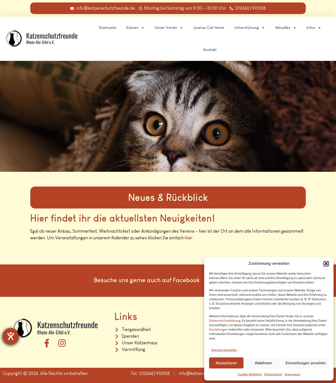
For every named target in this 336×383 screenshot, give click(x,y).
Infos (310, 27)
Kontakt (210, 50)
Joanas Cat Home (208, 27)
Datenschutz (273, 374)
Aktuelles (282, 27)
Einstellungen (218, 329)
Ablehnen (263, 363)
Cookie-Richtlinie (250, 374)
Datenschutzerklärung (225, 320)
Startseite (107, 27)
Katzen (132, 27)
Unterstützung (246, 27)
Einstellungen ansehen (306, 363)
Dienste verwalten (224, 350)
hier (188, 237)
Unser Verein (165, 27)
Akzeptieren (226, 363)
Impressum (292, 374)
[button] (326, 263)
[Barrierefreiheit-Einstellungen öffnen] (10, 336)
